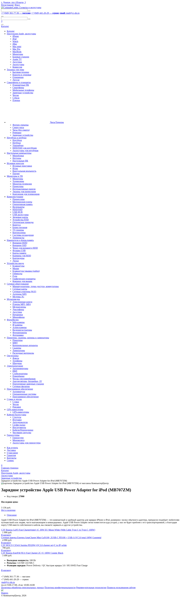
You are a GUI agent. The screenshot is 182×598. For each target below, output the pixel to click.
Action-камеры (20, 327)
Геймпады (17, 273)
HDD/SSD (17, 209)
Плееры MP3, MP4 (22, 304)
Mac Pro (16, 49)
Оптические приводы (23, 222)
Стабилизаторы (20, 373)
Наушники (18, 314)
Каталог (5, 26)
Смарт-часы (18, 127)
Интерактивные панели (24, 189)
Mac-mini (17, 46)
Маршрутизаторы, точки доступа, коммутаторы (36, 286)
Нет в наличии (8, 510)
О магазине (12, 453)
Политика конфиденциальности (60, 587)
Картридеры (18, 258)
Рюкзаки (17, 407)
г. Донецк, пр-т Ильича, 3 (13, 2)
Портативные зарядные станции (28, 384)
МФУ (15, 343)
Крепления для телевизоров (26, 194)
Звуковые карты (20, 217)
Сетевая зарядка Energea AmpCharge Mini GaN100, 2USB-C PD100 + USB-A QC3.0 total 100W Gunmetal (51, 537)
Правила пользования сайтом (121, 587)
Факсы (16, 358)
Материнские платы (22, 202)
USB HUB (18, 212)
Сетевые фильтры (21, 386)
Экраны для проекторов (24, 191)
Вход (17, 5)
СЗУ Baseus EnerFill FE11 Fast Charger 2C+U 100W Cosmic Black (32, 553)
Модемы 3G (18, 296)
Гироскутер (18, 437)
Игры (15, 168)
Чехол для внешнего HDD (25, 248)
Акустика (17, 62)
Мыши (16, 268)
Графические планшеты (24, 278)
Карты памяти (19, 253)
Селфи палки (19, 425)
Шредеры (17, 363)
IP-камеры (17, 325)
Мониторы (18, 54)
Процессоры (19, 199)
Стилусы (17, 417)
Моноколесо (18, 440)
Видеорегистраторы (22, 330)
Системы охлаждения (23, 235)
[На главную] (21, 7)
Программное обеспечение (26, 396)
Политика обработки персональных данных (22, 587)
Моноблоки (18, 155)
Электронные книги (22, 302)
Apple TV (17, 59)
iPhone (16, 36)
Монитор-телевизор (22, 184)
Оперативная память (23, 204)
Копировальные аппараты (25, 345)
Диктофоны (18, 309)
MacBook (17, 51)
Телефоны (17, 361)
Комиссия (17, 67)
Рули (15, 276)
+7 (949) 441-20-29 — (45, 13)
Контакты (11, 458)
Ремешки (17, 132)
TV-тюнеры (18, 230)
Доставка (11, 450)
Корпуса (17, 225)
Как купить (12, 447)
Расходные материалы (23, 353)
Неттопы (17, 158)
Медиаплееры (19, 307)
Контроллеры (19, 232)
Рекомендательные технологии (91, 587)
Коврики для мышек (22, 281)
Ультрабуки (18, 145)
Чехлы (16, 95)
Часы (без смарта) (21, 130)
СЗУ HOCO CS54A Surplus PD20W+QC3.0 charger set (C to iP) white (34, 545)
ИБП (15, 371)
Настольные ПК (20, 161)
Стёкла (16, 98)
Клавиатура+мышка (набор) (26, 271)
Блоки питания (20, 227)
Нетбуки (17, 143)
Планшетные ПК (21, 85)
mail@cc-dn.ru (69, 13)
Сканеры (17, 348)
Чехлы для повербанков (24, 378)
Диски (16, 261)
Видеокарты (18, 207)
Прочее (16, 173)
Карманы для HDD (22, 255)
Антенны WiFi (20, 294)
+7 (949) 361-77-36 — (16, 13)
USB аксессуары (21, 214)
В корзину (6, 535)
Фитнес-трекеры (21, 125)
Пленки (16, 100)
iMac (15, 44)
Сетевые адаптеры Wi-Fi (24, 291)
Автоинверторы (20, 368)
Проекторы (18, 186)
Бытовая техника (21, 72)
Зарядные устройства (23, 92)
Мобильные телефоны (23, 90)
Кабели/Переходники (23, 430)
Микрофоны (19, 317)
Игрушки (17, 420)
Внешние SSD (19, 245)
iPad (14, 39)
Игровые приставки (22, 166)
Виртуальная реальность (24, 171)
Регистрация (7, 5)
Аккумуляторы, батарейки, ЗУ (27, 381)
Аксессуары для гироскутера (27, 443)
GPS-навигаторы (21, 412)
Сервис (10, 460)
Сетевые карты (20, 289)
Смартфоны (18, 87)
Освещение (18, 77)
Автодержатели (20, 422)
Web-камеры (19, 322)
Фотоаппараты (20, 332)
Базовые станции (21, 57)
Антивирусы (19, 391)
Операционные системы (24, 394)
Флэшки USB (19, 250)
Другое (16, 80)
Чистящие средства (22, 432)
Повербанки (18, 376)
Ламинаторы (19, 350)
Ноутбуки (17, 140)
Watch (15, 41)
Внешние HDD (20, 243)
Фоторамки (18, 335)
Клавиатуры (18, 266)
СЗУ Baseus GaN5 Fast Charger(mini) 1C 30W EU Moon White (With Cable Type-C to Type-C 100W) (48, 530)
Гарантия (11, 455)
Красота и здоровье (22, 75)
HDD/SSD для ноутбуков (25, 148)
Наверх (4, 593)
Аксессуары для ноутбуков (25, 150)
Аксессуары (18, 64)
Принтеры (18, 340)
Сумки (16, 402)
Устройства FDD (21, 220)
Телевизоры (18, 181)
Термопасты (18, 237)
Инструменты (19, 427)
